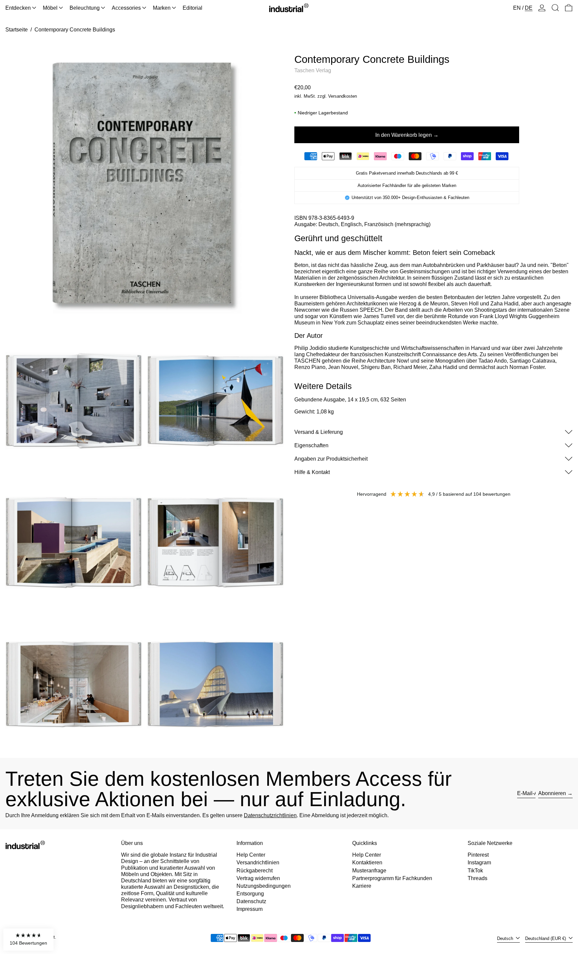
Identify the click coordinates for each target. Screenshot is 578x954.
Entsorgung (250, 893)
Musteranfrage (369, 870)
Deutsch (505, 938)
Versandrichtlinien (257, 862)
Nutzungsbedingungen (263, 886)
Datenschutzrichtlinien (270, 815)
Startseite (16, 29)
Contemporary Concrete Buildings (74, 29)
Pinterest (478, 855)
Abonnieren (552, 793)
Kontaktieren (367, 862)
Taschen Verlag (312, 70)
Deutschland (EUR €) (546, 938)
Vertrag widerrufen (258, 878)
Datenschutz (251, 901)
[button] (555, 8)
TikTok (475, 870)
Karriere (361, 886)
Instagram (479, 862)
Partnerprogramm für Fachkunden (392, 878)
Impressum (249, 909)
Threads (477, 878)
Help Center (250, 855)
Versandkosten (342, 95)
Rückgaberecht (254, 870)
